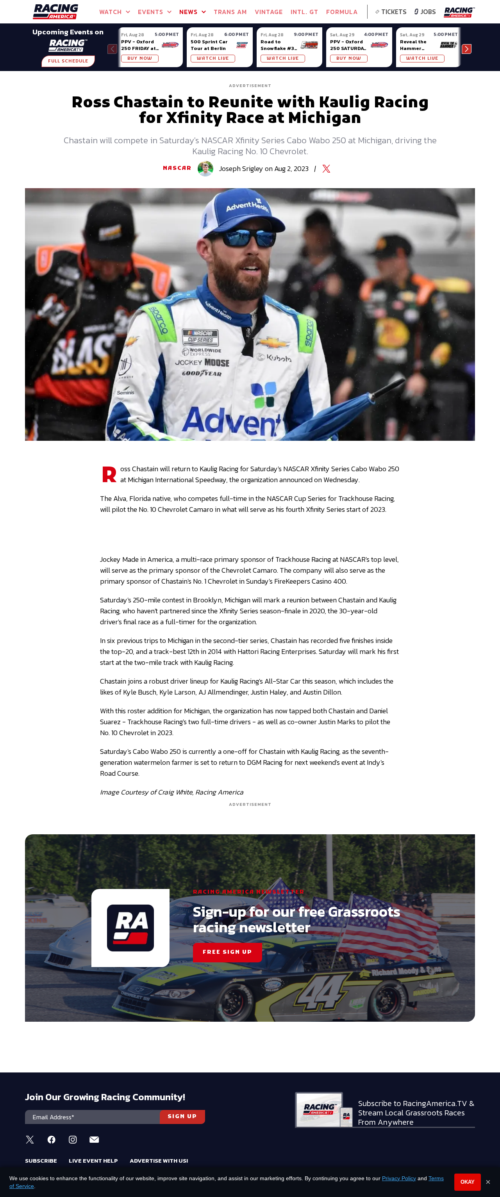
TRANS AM (230, 11)
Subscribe (41, 1160)
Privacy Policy (399, 1178)
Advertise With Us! (159, 1160)
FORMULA (342, 11)
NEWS (188, 11)
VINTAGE (269, 11)
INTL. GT (304, 11)
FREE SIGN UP (227, 952)
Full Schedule (68, 61)
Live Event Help (93, 1160)
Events (150, 11)
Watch (110, 11)
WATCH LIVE (213, 58)
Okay (468, 1182)
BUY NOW (139, 58)
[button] (466, 49)
